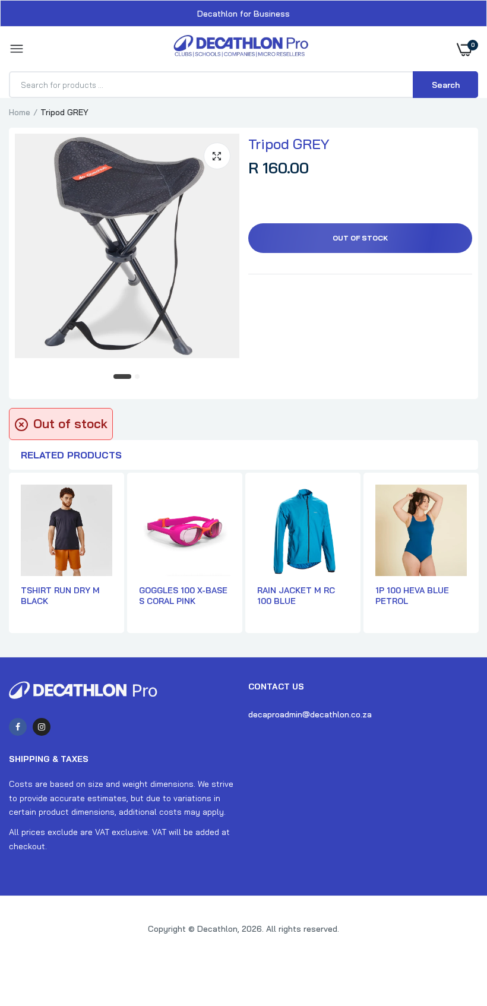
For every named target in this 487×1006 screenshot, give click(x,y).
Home (19, 112)
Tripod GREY (289, 144)
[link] (454, 932)
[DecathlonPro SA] (241, 49)
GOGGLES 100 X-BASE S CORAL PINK (183, 595)
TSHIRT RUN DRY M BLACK (60, 595)
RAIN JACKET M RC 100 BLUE (296, 595)
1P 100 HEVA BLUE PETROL (412, 595)
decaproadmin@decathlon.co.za (310, 714)
